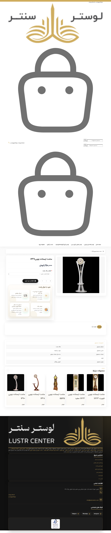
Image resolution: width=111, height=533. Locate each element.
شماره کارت (100, 475)
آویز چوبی (62, 450)
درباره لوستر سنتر (99, 472)
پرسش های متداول (99, 469)
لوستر (27, 449)
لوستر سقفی (93, 450)
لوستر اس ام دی (85, 450)
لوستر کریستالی (14, 449)
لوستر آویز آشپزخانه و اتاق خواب (51, 450)
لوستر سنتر (100, 449)
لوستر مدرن (100, 450)
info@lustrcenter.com (93, 500)
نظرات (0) (94, 327)
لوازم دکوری (32, 450)
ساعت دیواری (39, 450)
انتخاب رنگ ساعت (47, 271)
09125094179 (92, 2)
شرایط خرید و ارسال (99, 459)
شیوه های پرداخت (99, 466)
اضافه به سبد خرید (29, 281)
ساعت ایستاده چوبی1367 (96, 251)
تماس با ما (101, 479)
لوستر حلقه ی (77, 450)
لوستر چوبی (22, 449)
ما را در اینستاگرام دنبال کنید (55, 1)
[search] (85, 140)
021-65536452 (99, 2)
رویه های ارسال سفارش (98, 463)
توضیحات (99, 327)
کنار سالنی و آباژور (69, 450)
